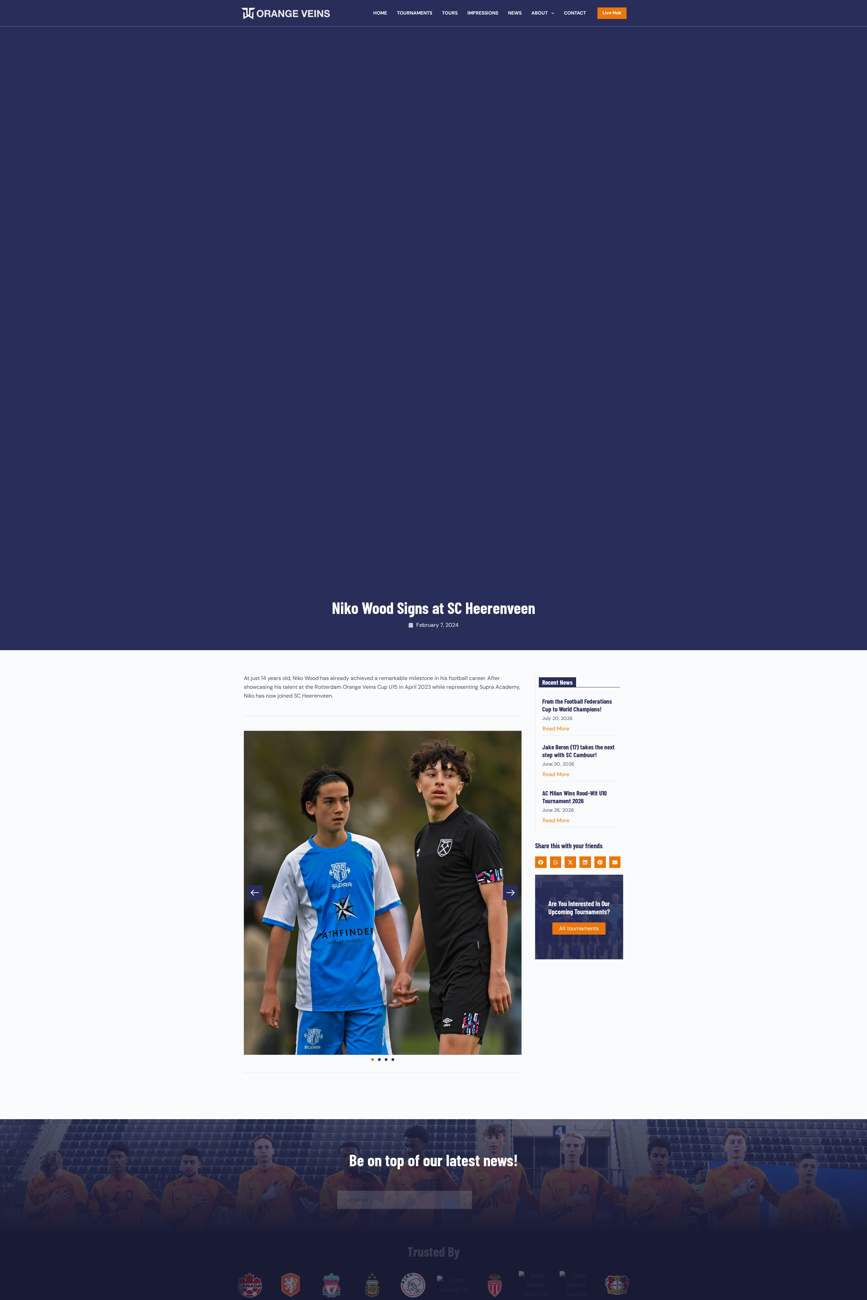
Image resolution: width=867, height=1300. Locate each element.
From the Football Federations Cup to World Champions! (577, 705)
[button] (254, 892)
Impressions (482, 13)
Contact (575, 13)
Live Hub (611, 13)
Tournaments (414, 13)
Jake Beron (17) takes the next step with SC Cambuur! (578, 751)
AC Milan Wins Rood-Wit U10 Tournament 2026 (574, 797)
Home (380, 13)
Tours (450, 13)
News (515, 13)
